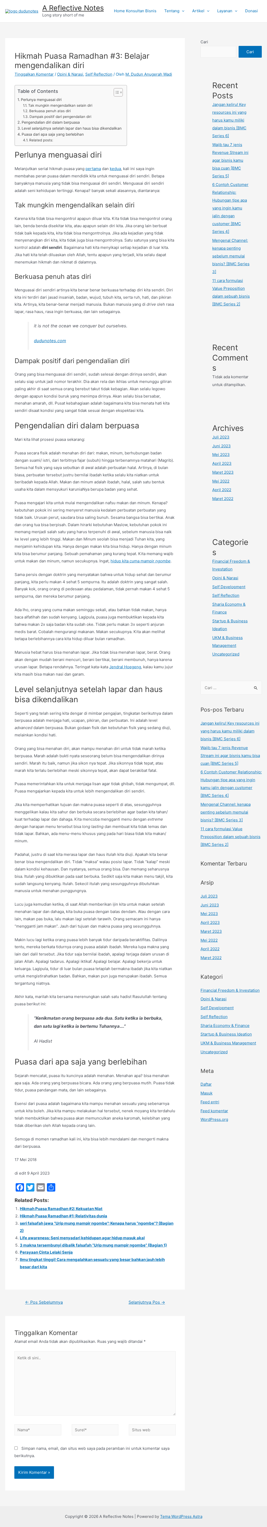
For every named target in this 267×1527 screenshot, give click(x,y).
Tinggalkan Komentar (34, 74)
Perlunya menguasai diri (41, 99)
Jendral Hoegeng (125, 666)
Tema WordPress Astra (181, 1516)
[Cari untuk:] (231, 687)
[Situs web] (152, 1430)
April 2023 (222, 463)
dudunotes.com (50, 340)
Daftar (206, 1084)
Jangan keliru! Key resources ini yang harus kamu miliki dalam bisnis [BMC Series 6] (229, 120)
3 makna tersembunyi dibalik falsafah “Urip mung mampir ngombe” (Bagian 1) (93, 1245)
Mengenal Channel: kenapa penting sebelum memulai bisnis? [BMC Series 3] (231, 256)
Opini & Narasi (70, 74)
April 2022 (221, 489)
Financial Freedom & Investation (230, 990)
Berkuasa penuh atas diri (50, 111)
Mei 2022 (220, 481)
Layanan (224, 10)
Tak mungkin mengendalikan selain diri (60, 105)
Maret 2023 (223, 472)
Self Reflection (98, 74)
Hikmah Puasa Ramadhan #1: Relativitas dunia (63, 1215)
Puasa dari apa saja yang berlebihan (53, 134)
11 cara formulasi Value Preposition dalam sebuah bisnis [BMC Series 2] (230, 836)
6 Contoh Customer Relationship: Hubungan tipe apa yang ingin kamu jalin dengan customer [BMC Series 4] (230, 208)
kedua (115, 168)
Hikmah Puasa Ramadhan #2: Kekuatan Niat (61, 1208)
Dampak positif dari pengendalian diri (60, 117)
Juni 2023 (221, 445)
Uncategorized (225, 654)
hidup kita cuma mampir (141, 560)
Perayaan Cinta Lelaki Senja (46, 1252)
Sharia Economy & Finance (225, 1025)
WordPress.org (214, 1119)
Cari (204, 41)
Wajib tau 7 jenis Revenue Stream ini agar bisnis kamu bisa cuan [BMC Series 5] (230, 160)
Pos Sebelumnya (44, 1302)
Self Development (228, 586)
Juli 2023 (220, 437)
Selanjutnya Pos (147, 1302)
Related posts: (41, 140)
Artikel (198, 10)
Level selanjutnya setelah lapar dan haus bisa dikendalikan (72, 128)
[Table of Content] (118, 92)
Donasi (251, 10)
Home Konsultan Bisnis (135, 10)
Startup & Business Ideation (226, 1034)
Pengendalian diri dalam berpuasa (51, 122)
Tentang (171, 10)
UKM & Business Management (228, 1043)
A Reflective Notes (73, 8)
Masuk (207, 1093)
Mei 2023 (221, 454)
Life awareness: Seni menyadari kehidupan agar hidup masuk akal (82, 1237)
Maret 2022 (222, 498)
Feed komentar (214, 1110)
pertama (93, 168)
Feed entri (210, 1101)
